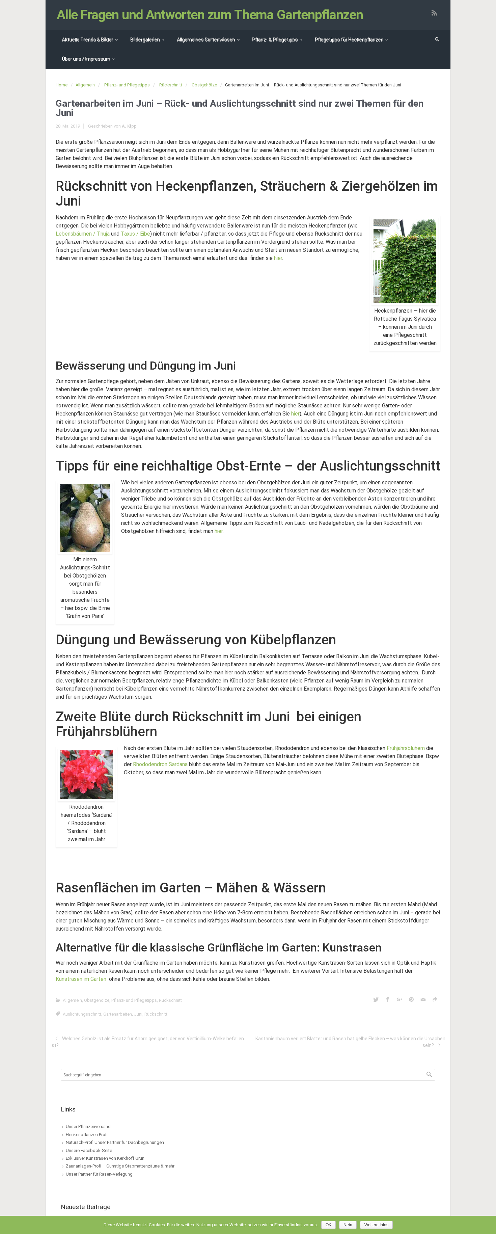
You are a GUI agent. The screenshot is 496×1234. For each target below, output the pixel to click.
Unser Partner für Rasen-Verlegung (99, 1174)
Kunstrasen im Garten (81, 979)
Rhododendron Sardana (160, 764)
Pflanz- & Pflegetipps (275, 39)
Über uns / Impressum (86, 58)
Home (61, 84)
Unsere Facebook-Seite (89, 1150)
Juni (138, 1014)
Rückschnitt (170, 84)
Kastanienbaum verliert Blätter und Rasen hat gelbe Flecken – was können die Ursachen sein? (350, 1042)
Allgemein (85, 84)
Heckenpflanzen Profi (87, 1134)
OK (328, 1225)
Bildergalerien (145, 39)
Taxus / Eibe (135, 234)
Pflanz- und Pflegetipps (127, 84)
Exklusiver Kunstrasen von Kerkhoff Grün (105, 1158)
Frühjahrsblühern (406, 748)
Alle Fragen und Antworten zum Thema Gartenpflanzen (210, 15)
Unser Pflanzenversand (88, 1126)
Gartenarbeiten (117, 1014)
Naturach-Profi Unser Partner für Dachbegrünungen (115, 1142)
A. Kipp (129, 126)
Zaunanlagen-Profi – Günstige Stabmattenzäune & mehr (120, 1166)
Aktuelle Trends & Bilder (87, 39)
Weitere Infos (376, 1225)
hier (278, 258)
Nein (347, 1225)
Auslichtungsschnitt (82, 1014)
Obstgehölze (204, 84)
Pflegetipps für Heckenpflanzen (349, 39)
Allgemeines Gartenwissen (206, 39)
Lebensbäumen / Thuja (83, 234)
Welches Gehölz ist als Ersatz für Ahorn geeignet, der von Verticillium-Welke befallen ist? (147, 1042)
